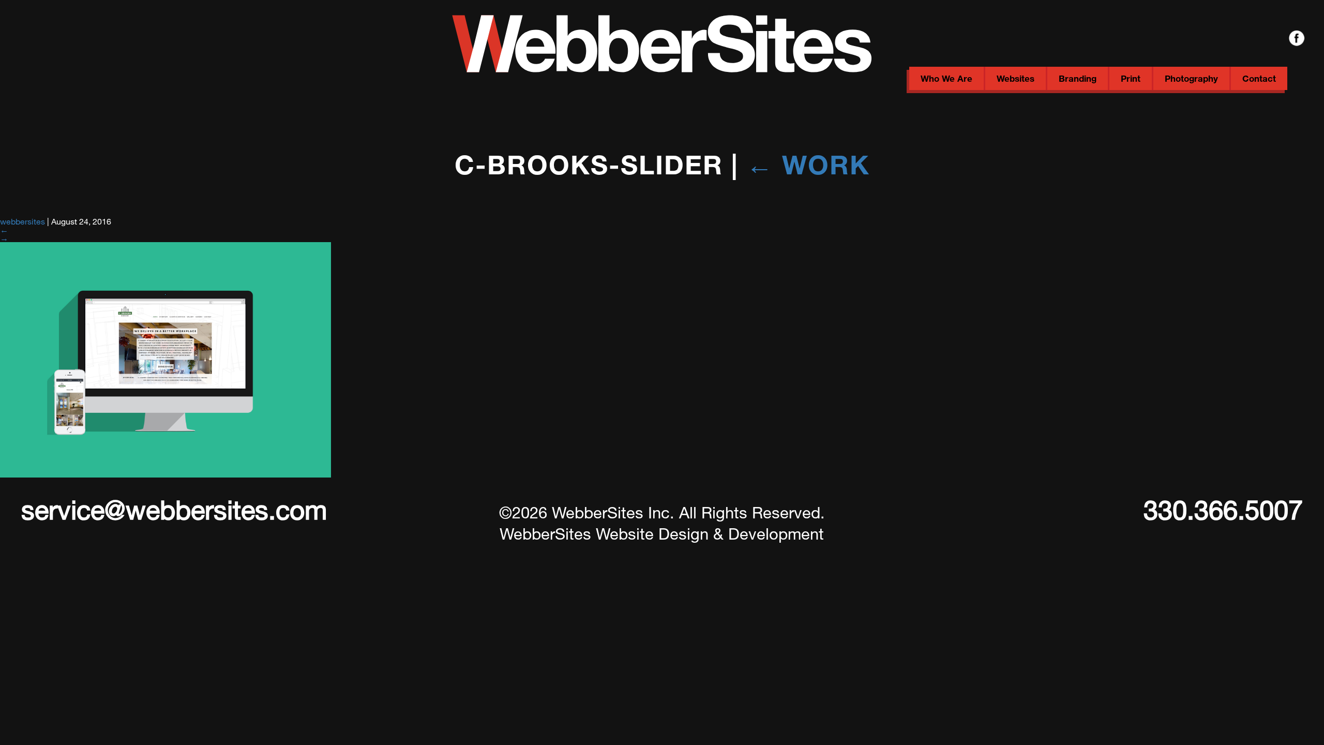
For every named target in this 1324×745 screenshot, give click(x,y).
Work (808, 164)
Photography (1191, 78)
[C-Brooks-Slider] (165, 474)
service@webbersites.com (174, 509)
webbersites (22, 221)
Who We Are (946, 78)
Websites (1015, 78)
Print (1130, 78)
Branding (1077, 78)
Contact (1259, 78)
